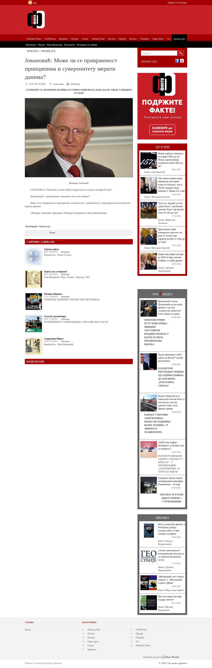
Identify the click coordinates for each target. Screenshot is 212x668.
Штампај (75, 83)
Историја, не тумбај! (87, 44)
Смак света (93, 641)
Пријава (171, 2)
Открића (140, 637)
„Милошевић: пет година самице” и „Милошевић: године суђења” (171, 579)
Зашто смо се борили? (55, 271)
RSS (35, 2)
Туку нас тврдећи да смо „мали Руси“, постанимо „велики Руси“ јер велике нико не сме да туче (171, 207)
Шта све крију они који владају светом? (170, 598)
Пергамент (31, 44)
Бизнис (91, 637)
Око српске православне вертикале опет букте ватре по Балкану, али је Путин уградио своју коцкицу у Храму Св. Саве (171, 184)
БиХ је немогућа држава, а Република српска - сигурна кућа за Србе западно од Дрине (171, 529)
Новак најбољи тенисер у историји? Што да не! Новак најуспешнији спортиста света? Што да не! (171, 159)
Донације (48, 663)
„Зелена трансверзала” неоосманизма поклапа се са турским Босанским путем (171, 555)
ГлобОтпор (141, 629)
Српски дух (48, 51)
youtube (182, 61)
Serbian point (94, 629)
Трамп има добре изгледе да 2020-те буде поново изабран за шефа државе (170, 257)
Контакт (58, 663)
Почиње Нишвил (53, 294)
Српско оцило (51, 249)
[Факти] (62, 19)
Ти (137, 641)
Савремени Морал (54, 338)
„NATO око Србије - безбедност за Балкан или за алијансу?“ (171, 445)
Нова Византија (54, 44)
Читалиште (69, 44)
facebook (177, 61)
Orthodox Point (143, 645)
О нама (38, 663)
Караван (92, 649)
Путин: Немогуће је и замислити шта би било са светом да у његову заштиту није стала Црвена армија (171, 402)
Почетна (32, 51)
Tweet (52, 232)
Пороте (41, 44)
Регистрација (181, 2)
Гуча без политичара (55, 316)
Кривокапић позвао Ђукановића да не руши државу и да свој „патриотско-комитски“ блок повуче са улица (170, 307)
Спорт (91, 645)
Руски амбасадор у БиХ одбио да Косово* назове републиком (170, 357)
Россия (91, 633)
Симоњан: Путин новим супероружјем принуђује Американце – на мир (170, 481)
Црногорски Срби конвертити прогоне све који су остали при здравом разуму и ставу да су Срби (171, 235)
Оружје (139, 633)
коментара (58, 83)
